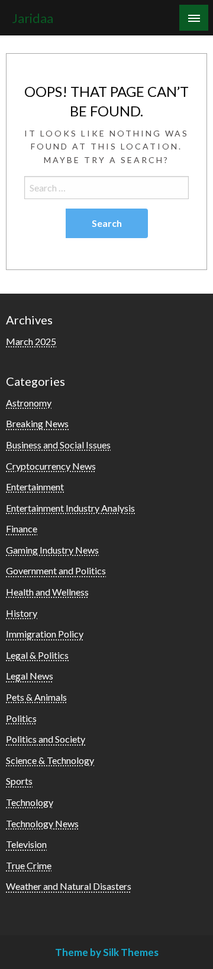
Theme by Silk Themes (107, 952)
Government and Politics (56, 570)
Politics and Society (45, 738)
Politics (21, 718)
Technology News (42, 823)
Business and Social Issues (58, 444)
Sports (19, 780)
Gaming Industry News (52, 549)
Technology (29, 802)
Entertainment (35, 486)
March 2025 (31, 341)
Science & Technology (50, 760)
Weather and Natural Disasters (68, 886)
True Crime (28, 865)
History (21, 613)
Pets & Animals (36, 697)
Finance (21, 528)
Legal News (29, 675)
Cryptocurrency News (51, 466)
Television (26, 844)
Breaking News (37, 423)
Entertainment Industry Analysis (70, 507)
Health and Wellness (47, 591)
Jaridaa (32, 18)
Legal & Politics (37, 655)
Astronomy (28, 402)
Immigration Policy (44, 633)
